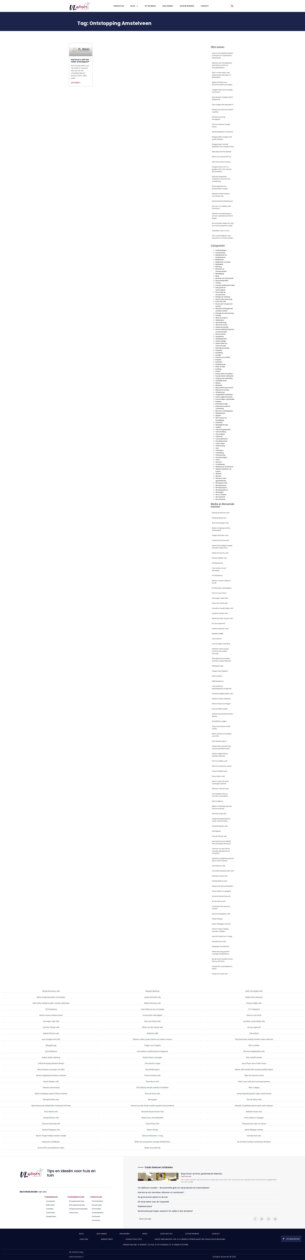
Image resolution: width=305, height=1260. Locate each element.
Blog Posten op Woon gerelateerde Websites (201, 1173)
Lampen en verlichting (224, 378)
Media (218, 383)
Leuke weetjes (166, 1234)
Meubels (219, 385)
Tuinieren (219, 436)
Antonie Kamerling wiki (221, 896)
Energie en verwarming (225, 313)
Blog (133, 6)
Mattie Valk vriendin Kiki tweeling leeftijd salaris (254, 1069)
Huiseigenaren (221, 339)
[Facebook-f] (255, 1218)
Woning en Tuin (221, 483)
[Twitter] (261, 1218)
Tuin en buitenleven (223, 429)
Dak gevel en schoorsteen (221, 288)
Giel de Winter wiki (219, 836)
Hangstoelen (51, 1216)
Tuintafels (49, 1209)
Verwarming (220, 455)
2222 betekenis (217, 681)
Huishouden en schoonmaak (221, 344)
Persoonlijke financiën (224, 397)
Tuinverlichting (97, 1201)
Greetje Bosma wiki (219, 881)
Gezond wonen (221, 325)
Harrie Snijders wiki (219, 771)
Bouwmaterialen (222, 280)
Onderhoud (220, 392)
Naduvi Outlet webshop (221, 699)
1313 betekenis (217, 563)
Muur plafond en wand (224, 387)
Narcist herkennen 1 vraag (222, 936)
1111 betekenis (217, 575)
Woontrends (220, 499)
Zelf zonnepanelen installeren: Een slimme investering (221, 179)
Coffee (218, 283)
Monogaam (216, 831)
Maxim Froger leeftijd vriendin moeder (51, 1136)
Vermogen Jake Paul (220, 598)
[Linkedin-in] (268, 1218)
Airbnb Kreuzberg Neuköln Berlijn (51, 1063)
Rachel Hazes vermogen (221, 704)
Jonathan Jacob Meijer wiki (222, 608)
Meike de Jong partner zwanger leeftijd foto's (152, 1142)
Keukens (219, 362)
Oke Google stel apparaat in (223, 104)
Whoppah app (217, 666)
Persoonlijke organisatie (225, 399)
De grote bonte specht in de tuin (153, 1197)
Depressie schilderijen (220, 946)
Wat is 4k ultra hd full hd (221, 157)
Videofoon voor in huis (220, 231)
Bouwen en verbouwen (225, 278)
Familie (218, 315)
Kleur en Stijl (220, 366)
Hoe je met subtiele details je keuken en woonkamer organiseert (222, 55)
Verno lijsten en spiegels (221, 891)
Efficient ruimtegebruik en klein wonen (224, 309)
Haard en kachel (222, 327)
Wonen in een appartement (221, 479)
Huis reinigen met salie (221, 644)
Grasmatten (96, 1209)
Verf (217, 448)
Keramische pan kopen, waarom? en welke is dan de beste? (165, 1211)
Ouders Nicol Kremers (220, 540)
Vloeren (219, 462)
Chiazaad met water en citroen (254, 1124)
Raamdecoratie (222, 404)
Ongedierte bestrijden (224, 394)
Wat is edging (217, 801)
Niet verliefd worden (220, 709)
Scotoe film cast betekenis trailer (51, 1148)
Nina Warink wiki (218, 866)
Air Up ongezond (218, 623)
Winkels (218, 473)
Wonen (218, 476)
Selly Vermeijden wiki (220, 523)
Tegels (218, 427)
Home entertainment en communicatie (225, 330)
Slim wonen (125, 1234)
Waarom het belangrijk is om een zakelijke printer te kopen (222, 216)
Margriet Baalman (219, 518)
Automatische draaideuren (222, 201)
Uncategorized (221, 441)
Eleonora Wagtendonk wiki (222, 693)
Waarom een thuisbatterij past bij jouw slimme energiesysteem (222, 65)
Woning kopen (221, 487)
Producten (119, 6)
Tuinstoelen (50, 1212)
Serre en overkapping (224, 411)
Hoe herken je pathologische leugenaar (152, 1051)
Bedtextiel (219, 264)
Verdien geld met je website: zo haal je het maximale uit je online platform (155, 1245)
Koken (218, 371)
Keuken (218, 360)
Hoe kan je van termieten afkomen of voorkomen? (161, 1192)
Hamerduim (217, 639)
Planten (218, 401)
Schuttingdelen (97, 1212)
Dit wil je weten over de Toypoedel (153, 1201)
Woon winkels (221, 494)
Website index (107, 1239)
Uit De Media (150, 6)
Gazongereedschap (77, 1205)
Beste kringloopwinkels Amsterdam (51, 997)
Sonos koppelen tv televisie (222, 132)
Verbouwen (220, 443)
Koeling (218, 369)
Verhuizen (219, 450)
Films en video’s (222, 318)
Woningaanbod (222, 490)
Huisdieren (220, 336)
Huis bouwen (221, 334)
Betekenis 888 (217, 633)
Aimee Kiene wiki (219, 901)
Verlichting (220, 453)
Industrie (219, 350)
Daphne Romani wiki (220, 628)
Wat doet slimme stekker (221, 152)
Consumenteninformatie (225, 285)
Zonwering (96, 1220)
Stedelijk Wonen (222, 425)
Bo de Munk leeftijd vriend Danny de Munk (254, 1142)
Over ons (84, 1239)
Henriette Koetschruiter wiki (223, 871)
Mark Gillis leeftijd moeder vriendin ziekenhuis (51, 1003)
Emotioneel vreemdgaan (222, 588)
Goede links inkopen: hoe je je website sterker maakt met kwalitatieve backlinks (190, 1239)
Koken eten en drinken (224, 374)
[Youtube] (275, 1218)
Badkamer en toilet (223, 262)
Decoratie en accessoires (221, 293)
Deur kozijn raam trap (224, 299)
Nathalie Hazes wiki (219, 876)
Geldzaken (220, 320)
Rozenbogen (97, 1205)
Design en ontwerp (223, 297)
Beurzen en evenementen (221, 270)
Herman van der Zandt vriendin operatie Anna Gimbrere (221, 851)
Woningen (220, 492)
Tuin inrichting (221, 432)
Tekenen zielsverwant (220, 789)
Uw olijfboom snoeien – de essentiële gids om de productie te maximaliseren (173, 1188)
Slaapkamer (220, 413)
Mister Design (217, 919)
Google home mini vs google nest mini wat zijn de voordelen (222, 169)
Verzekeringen (221, 457)
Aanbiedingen (221, 250)
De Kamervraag (76, 1252)
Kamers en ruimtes (223, 357)
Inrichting (219, 353)
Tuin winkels (220, 434)
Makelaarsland (145, 1206)
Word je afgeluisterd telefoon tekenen (51, 1075)
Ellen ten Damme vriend (221, 766)
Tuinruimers (73, 1212)
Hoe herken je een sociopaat (152, 1009)
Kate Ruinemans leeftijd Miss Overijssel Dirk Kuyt (51, 1106)
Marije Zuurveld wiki (220, 974)
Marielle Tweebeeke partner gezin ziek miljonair (254, 1106)
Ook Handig (168, 6)
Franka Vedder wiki (219, 558)
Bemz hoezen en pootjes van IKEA (51, 1069)
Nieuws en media (222, 390)
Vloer (218, 460)
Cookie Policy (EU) (134, 1239)
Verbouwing (220, 446)
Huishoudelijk (221, 341)
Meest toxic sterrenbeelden (222, 886)
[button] (232, 6)
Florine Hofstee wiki (219, 761)
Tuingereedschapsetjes (77, 1209)
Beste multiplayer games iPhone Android (51, 1094)
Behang (219, 267)
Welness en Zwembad (224, 467)
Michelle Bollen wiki (220, 826)
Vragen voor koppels (220, 671)
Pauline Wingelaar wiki (221, 914)
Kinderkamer (221, 364)
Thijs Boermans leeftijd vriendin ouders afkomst (254, 1039)
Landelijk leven (221, 380)
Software (219, 422)
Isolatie (218, 355)
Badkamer (220, 259)
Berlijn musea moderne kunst (51, 1015)
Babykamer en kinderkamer (221, 256)
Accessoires (220, 253)
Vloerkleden (220, 464)
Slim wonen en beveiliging (221, 419)
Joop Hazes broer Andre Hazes (254, 1063)
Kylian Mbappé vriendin (221, 924)
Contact (205, 6)
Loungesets (50, 1201)
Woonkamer (220, 497)
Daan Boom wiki (218, 776)
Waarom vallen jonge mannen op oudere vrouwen (220, 651)
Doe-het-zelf (221, 301)
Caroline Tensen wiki (220, 613)
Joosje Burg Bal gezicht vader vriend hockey (253, 1094)
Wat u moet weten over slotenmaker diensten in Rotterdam (221, 75)
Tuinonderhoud (221, 439)
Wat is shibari (217, 676)
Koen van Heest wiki (220, 603)
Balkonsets (50, 1205)
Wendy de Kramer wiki (220, 513)
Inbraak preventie (222, 348)
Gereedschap (221, 322)
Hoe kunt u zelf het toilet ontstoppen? (80, 60)
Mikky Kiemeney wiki (220, 553)
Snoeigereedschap (76, 1201)
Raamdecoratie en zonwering (223, 407)
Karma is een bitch (219, 593)
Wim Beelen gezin (219, 741)
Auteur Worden (187, 6)
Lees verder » (75, 83)
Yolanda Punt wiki (219, 941)
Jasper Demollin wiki (220, 535)
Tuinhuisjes (96, 1216)
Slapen (218, 415)
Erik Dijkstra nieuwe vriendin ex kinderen (152, 1087)
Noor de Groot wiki (219, 813)
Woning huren (221, 485)
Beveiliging (220, 273)
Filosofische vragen (219, 721)
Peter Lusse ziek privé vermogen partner (254, 1081)
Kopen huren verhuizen (225, 376)
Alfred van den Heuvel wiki (222, 618)
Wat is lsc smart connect (221, 162)
